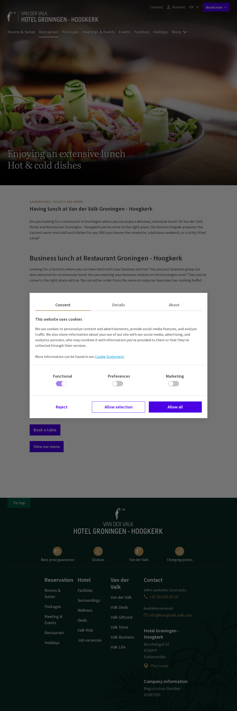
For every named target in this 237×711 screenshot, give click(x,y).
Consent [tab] (63, 304)
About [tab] (174, 304)
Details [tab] (118, 304)
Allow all (175, 407)
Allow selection (119, 407)
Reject (62, 407)
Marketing (175, 376)
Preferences (119, 376)
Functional (62, 376)
